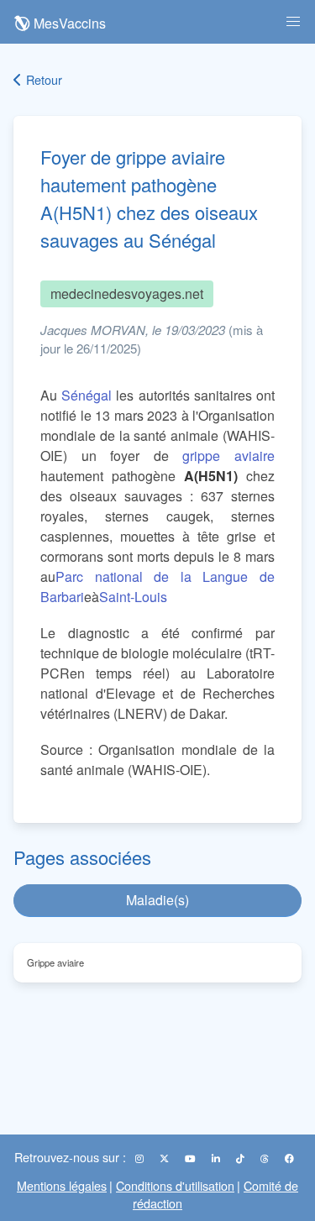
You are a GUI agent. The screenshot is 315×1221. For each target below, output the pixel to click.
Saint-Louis (133, 596)
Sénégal (86, 395)
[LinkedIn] (217, 1158)
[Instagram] (141, 1158)
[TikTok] (241, 1158)
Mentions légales (62, 1185)
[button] (293, 22)
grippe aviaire (228, 455)
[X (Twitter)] (165, 1158)
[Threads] (266, 1158)
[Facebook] (289, 1158)
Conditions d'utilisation (175, 1185)
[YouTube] (191, 1158)
